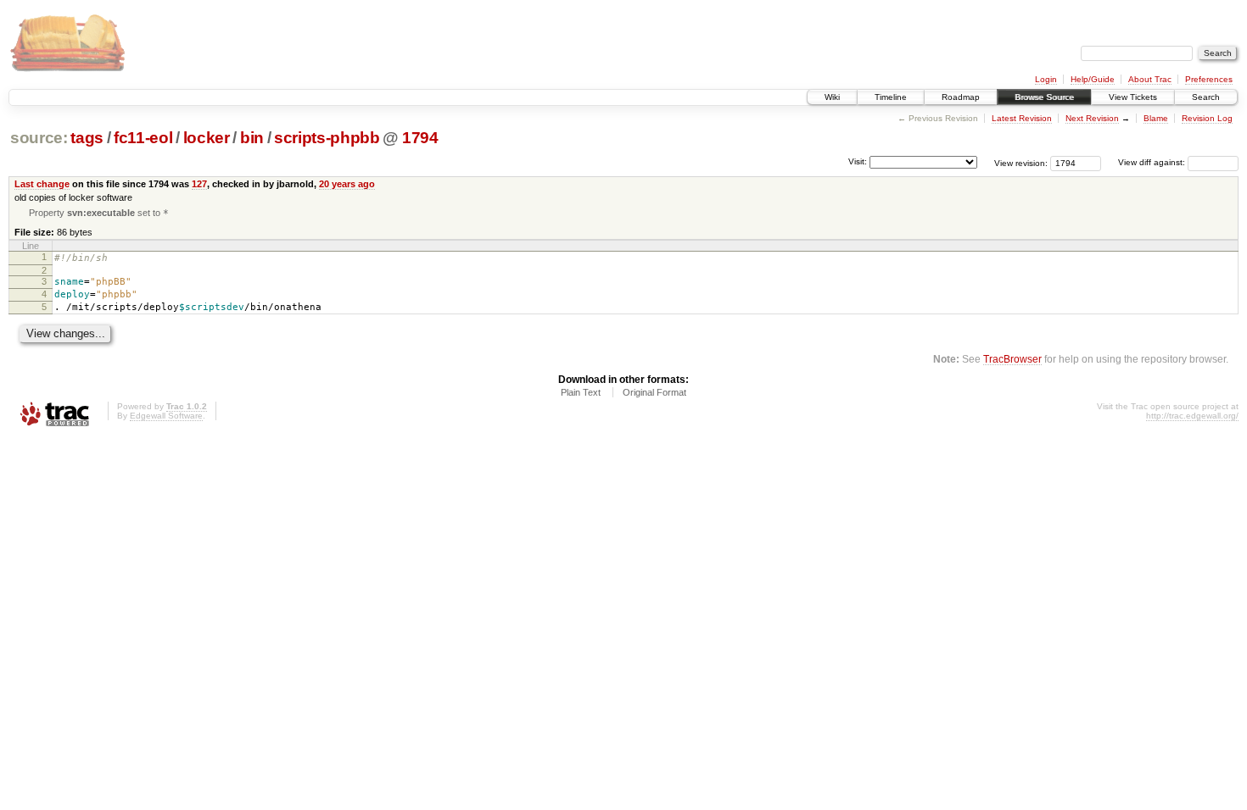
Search (1206, 97)
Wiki (832, 97)
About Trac (1150, 79)
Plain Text (581, 392)
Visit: (857, 161)
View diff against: (1153, 162)
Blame (1156, 118)
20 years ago (347, 184)
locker (206, 138)
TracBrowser (1012, 358)
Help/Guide (1093, 79)
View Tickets (1133, 97)
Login (1046, 79)
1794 (420, 138)
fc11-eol (143, 138)
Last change (42, 184)
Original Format (654, 392)
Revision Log (1207, 118)
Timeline (891, 97)
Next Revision (1092, 118)
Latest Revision (1022, 118)
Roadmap (961, 97)
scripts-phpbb (327, 138)
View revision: (1021, 162)
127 (199, 184)
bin (252, 138)
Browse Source (1044, 97)
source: (39, 138)
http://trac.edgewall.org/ (1192, 415)
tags (86, 138)
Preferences (1209, 79)
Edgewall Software (166, 415)
